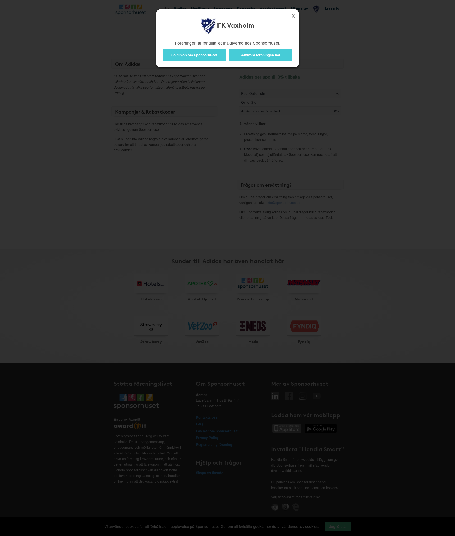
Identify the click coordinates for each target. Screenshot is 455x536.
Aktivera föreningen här (260, 54)
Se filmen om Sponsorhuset (194, 54)
